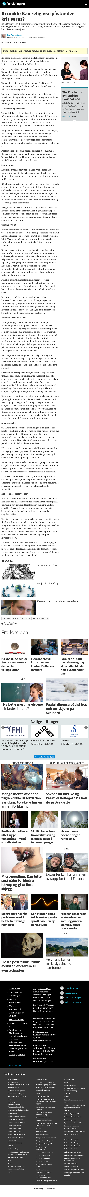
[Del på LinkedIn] (11, 623)
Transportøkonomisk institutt (74, 1131)
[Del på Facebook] (3, 623)
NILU (10, 1172)
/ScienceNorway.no (73, 1002)
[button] (3, 727)
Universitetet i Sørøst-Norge (74, 1155)
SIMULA (67, 1094)
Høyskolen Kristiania (15, 1137)
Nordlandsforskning (43, 1135)
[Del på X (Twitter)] (7, 623)
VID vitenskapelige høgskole (74, 1169)
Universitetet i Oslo (70, 1149)
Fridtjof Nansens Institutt (17, 1116)
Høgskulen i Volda (14, 1131)
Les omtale (66, 116)
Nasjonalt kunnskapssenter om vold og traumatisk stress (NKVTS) (46, 1101)
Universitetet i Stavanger (72, 1152)
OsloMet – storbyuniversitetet (46, 1181)
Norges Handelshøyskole (45, 1141)
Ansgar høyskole (14, 1079)
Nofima (38, 1128)
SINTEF (66, 1097)
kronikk (6, 619)
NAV (9, 1160)
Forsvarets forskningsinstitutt (18, 1110)
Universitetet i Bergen (71, 1143)
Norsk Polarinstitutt (43, 1155)
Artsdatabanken (13, 1088)
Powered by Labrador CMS (44, 1189)
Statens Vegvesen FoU (71, 1114)
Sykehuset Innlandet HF (72, 1123)
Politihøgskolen (69, 1079)
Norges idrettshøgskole (44, 1152)
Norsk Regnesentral (43, 1158)
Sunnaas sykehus (70, 1120)
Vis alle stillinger (44, 756)
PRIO (66, 1082)
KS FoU (10, 1146)
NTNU (38, 1093)
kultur (16, 619)
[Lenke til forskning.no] (42, 3)
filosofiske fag (40, 619)
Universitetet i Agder (71, 1140)
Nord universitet (41, 1132)
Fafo (9, 1099)
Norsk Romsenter (42, 1161)
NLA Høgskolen (41, 1079)
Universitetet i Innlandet (72, 1146)
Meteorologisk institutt (16, 1157)
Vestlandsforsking (70, 1163)
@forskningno (71, 988)
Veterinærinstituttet (71, 1166)
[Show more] (74, 121)
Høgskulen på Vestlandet (16, 1134)
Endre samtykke (16, 1065)
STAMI (66, 1111)
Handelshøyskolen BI (15, 1119)
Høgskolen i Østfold (15, 1128)
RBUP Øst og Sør (70, 1085)
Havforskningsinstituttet (16, 1122)
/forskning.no (71, 993)
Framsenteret (12, 1113)
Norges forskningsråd (44, 1144)
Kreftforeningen (13, 1149)
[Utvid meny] (86, 4)
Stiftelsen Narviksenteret (73, 1117)
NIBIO (10, 1163)
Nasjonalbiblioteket (43, 1096)
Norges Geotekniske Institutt (46, 1138)
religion (26, 619)
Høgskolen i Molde (14, 1125)
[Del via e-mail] (14, 623)
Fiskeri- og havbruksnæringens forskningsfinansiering (16, 1104)
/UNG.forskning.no (73, 997)
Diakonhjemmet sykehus (16, 1091)
